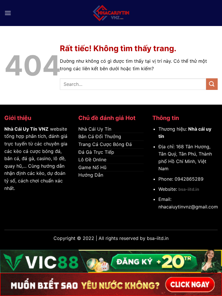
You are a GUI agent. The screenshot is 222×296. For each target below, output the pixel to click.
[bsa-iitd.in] (111, 13)
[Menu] (7, 13)
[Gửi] (212, 84)
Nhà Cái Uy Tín (20, 129)
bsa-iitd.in (188, 189)
